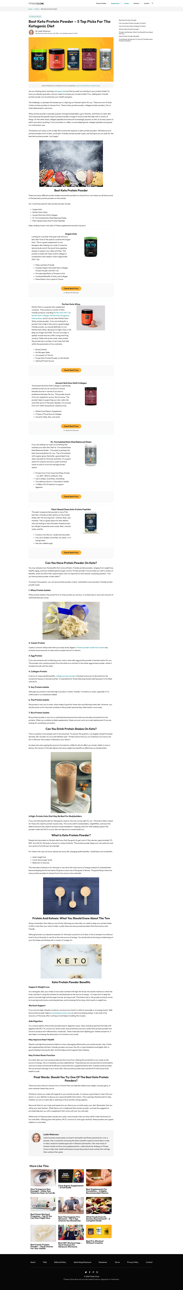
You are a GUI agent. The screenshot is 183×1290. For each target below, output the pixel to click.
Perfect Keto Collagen (40, 315)
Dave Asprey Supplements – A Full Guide (70, 1186)
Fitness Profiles (101, 3)
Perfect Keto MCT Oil (61, 312)
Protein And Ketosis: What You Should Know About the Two (136, 32)
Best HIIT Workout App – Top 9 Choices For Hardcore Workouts (70, 1245)
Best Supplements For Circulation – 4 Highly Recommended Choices (97, 1191)
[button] (152, 3)
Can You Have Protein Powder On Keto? (132, 23)
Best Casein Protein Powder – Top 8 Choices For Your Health (41, 1246)
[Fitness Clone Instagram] (97, 1272)
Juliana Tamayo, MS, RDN (51, 33)
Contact (146, 3)
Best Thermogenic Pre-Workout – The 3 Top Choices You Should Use (69, 1219)
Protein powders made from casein (90, 647)
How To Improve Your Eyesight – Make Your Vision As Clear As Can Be (42, 1191)
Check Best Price (71, 288)
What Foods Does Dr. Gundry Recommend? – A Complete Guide (98, 1219)
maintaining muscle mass (61, 1013)
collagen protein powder (65, 676)
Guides (126, 3)
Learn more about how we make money (88, 86)
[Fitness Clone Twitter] (86, 1272)
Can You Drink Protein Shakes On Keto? (132, 26)
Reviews (136, 3)
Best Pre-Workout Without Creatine (95, 1242)
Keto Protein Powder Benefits (129, 36)
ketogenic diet (60, 91)
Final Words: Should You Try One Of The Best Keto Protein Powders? (136, 40)
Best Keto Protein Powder (127, 20)
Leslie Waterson (44, 31)
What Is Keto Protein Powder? (129, 29)
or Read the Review (71, 292)
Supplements (115, 3)
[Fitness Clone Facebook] (90, 1272)
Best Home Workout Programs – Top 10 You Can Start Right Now (41, 1216)
